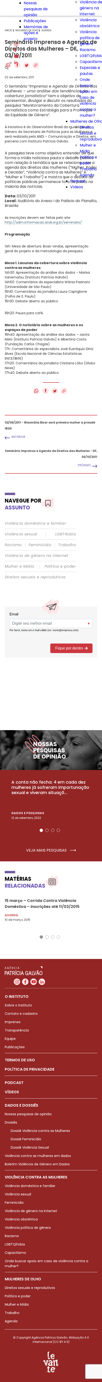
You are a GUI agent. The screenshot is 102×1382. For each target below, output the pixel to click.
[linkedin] (16, 62)
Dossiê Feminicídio (26, 1139)
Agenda (87, 175)
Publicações (35, 21)
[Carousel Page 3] (52, 830)
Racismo (88, 49)
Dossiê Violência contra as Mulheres (40, 1130)
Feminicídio (40, 545)
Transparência (17, 1030)
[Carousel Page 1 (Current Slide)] (41, 830)
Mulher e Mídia (19, 566)
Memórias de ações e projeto (36, 33)
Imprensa (12, 1022)
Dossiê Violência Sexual (30, 1147)
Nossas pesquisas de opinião (36, 9)
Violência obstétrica (21, 1219)
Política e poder (60, 566)
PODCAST (14, 1082)
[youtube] (16, 56)
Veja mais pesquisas (47, 850)
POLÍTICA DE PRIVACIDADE (29, 1069)
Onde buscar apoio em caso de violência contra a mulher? (88, 97)
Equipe (10, 1038)
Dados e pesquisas (27, 813)
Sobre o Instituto (18, 1005)
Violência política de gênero (90, 38)
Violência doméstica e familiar (35, 523)
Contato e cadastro (21, 1013)
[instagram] (16, 44)
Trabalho (88, 169)
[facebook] (15, 50)
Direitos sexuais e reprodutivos (35, 577)
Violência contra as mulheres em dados (38, 1155)
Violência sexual (21, 534)
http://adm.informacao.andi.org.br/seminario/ (43, 222)
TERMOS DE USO (20, 1060)
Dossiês (11, 1122)
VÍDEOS (12, 1092)
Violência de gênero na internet (36, 556)
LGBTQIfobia (15, 1244)
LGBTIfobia (65, 534)
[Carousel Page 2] (47, 830)
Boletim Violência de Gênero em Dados (37, 1164)
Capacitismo (15, 1252)
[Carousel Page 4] (58, 830)
